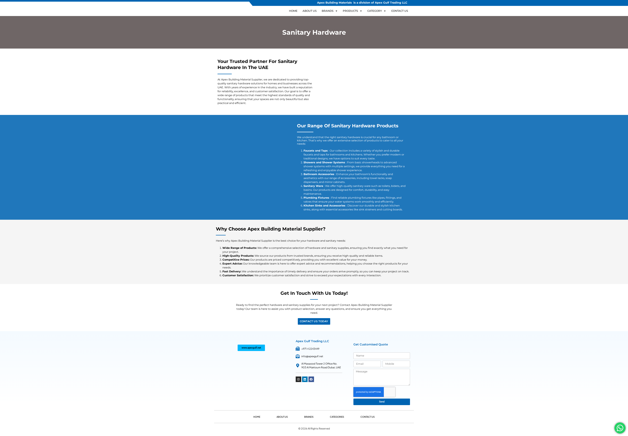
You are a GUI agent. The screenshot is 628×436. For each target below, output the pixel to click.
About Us (310, 10)
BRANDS (327, 10)
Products (350, 10)
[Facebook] (311, 379)
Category (374, 10)
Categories (337, 416)
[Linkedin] (305, 379)
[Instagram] (298, 379)
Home (293, 10)
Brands (309, 416)
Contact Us (399, 10)
